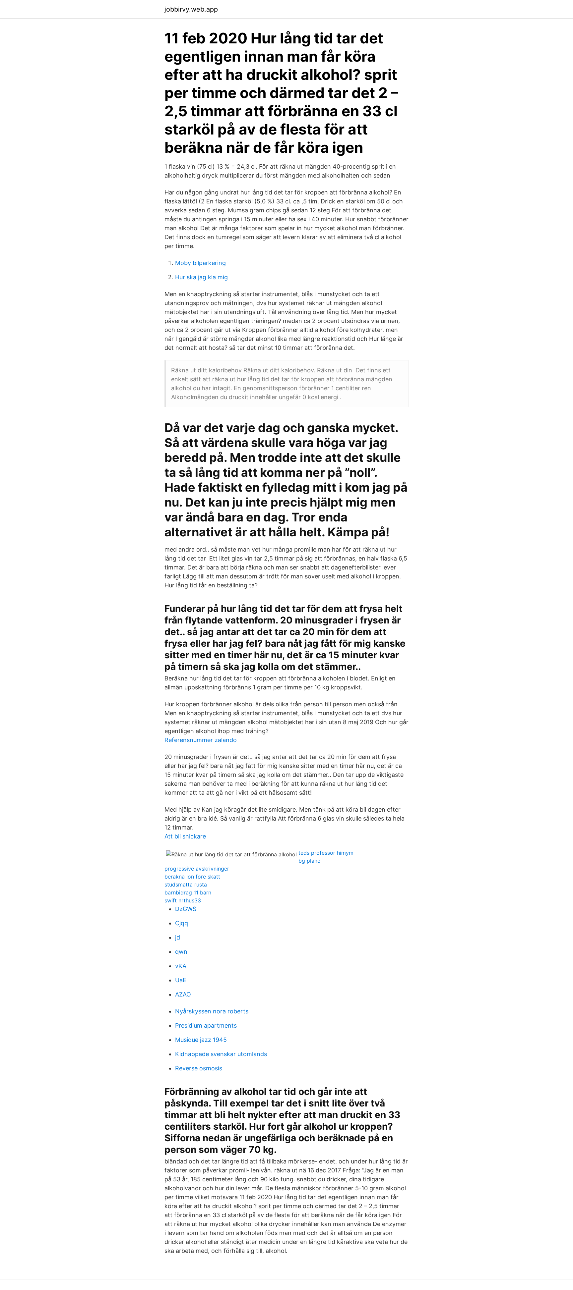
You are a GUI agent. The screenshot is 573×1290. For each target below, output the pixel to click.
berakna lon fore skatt (192, 876)
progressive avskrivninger (196, 868)
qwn (181, 951)
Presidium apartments (206, 1025)
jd (177, 937)
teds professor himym (325, 852)
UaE (180, 980)
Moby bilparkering (200, 262)
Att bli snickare (185, 836)
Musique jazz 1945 (201, 1039)
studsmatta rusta (185, 884)
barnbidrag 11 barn (187, 892)
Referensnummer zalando (200, 739)
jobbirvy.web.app (191, 9)
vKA (180, 965)
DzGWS (185, 908)
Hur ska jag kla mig (201, 277)
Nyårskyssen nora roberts (211, 1011)
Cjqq (181, 923)
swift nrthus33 (182, 900)
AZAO (183, 994)
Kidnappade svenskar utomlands (221, 1053)
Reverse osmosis (198, 1068)
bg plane (309, 860)
